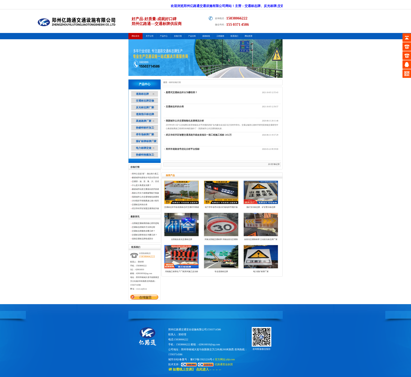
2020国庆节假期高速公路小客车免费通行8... (145, 201)
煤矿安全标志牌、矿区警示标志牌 (260, 207)
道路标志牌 (142, 93)
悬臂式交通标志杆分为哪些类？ (181, 92)
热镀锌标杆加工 (145, 127)
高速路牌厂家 (143, 121)
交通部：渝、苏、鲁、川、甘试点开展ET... (145, 181)
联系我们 (234, 36)
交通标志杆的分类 (139, 204)
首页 (165, 82)
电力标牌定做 (143, 148)
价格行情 (178, 36)
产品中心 (164, 36)
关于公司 (149, 36)
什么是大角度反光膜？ (141, 185)
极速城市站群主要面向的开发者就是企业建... (145, 189)
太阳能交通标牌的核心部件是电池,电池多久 (145, 223)
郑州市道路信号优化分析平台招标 (183, 149)
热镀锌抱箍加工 (145, 154)
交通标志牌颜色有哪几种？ (143, 231)
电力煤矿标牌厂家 (261, 271)
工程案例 (220, 36)
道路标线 (206, 36)
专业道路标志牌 (221, 271)
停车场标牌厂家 (145, 134)
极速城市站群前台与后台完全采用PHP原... (145, 177)
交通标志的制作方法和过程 (143, 227)
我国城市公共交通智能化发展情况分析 (145, 197)
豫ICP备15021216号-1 (202, 359)
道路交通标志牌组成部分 (142, 239)
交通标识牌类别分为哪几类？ (144, 235)
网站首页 (135, 36)
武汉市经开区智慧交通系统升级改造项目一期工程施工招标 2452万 (199, 135)
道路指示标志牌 (145, 114)
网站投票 (248, 36)
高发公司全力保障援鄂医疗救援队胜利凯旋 (145, 193)
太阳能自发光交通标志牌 (181, 239)
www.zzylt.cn (141, 289)
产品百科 (192, 36)
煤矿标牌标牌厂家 (146, 141)
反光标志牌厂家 (145, 107)
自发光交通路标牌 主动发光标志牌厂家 (260, 239)
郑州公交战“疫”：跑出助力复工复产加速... (145, 174)
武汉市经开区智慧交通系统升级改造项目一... (145, 208)
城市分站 (173, 359)
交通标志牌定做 (145, 100)
